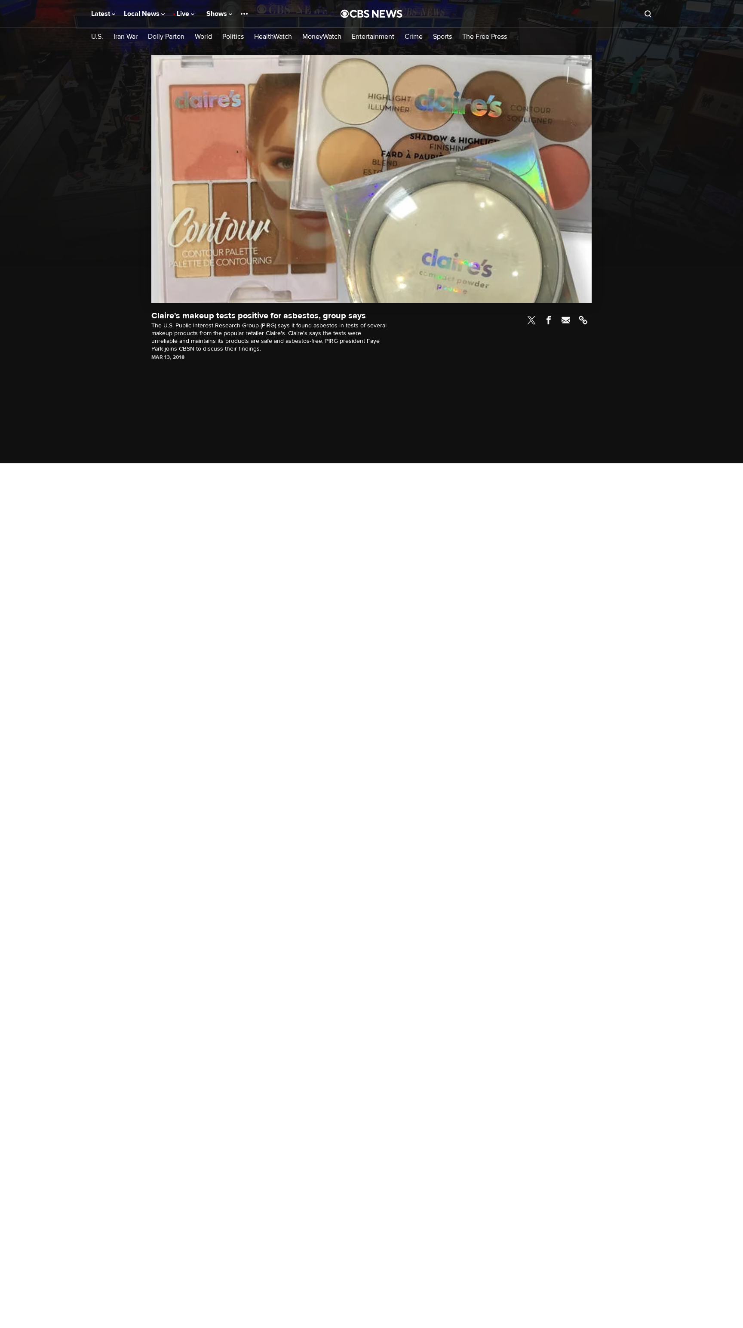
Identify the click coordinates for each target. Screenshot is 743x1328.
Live (184, 13)
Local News (142, 13)
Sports (442, 37)
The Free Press (484, 37)
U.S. (97, 37)
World (203, 37)
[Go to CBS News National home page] (371, 13)
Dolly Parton (166, 37)
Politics (233, 37)
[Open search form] (648, 14)
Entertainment (373, 37)
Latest (101, 13)
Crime (414, 37)
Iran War (126, 37)
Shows (217, 13)
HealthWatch (273, 37)
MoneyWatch (321, 37)
